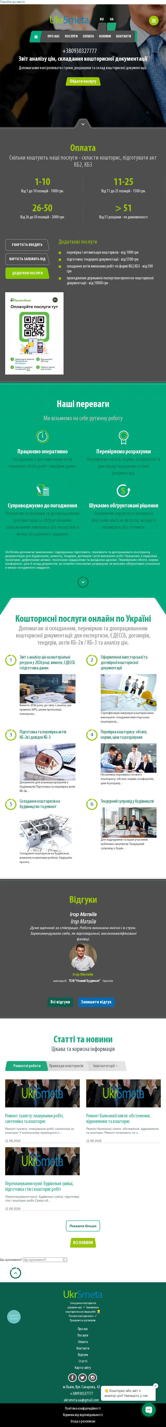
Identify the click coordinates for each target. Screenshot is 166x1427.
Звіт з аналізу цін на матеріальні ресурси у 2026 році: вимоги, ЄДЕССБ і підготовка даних (47, 663)
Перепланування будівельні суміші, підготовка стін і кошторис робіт (39, 1186)
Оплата (88, 37)
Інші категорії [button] (104, 1066)
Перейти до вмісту (12, 2)
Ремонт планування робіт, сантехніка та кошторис (34, 1118)
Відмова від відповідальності (83, 1415)
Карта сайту (83, 1368)
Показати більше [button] (83, 1226)
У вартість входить (27, 245)
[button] (154, 20)
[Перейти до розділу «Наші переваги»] (83, 123)
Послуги (71, 37)
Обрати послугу (83, 81)
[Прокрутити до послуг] (83, 582)
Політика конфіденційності (83, 1409)
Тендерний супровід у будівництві (127, 801)
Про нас (54, 37)
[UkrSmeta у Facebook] (72, 1377)
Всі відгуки (60, 1002)
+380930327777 (79, 51)
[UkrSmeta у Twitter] (82, 1377)
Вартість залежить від (27, 259)
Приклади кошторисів (66, 1066)
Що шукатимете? (11, 1260)
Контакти (123, 37)
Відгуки (83, 1355)
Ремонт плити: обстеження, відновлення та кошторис (118, 1118)
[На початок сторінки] (15, 1273)
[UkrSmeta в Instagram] (92, 1377)
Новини (105, 37)
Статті (83, 1361)
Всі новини (83, 1243)
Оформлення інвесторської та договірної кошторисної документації (124, 663)
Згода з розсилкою (82, 1421)
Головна (38, 37)
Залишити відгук (96, 1002)
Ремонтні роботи (27, 1066)
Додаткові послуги (27, 273)
